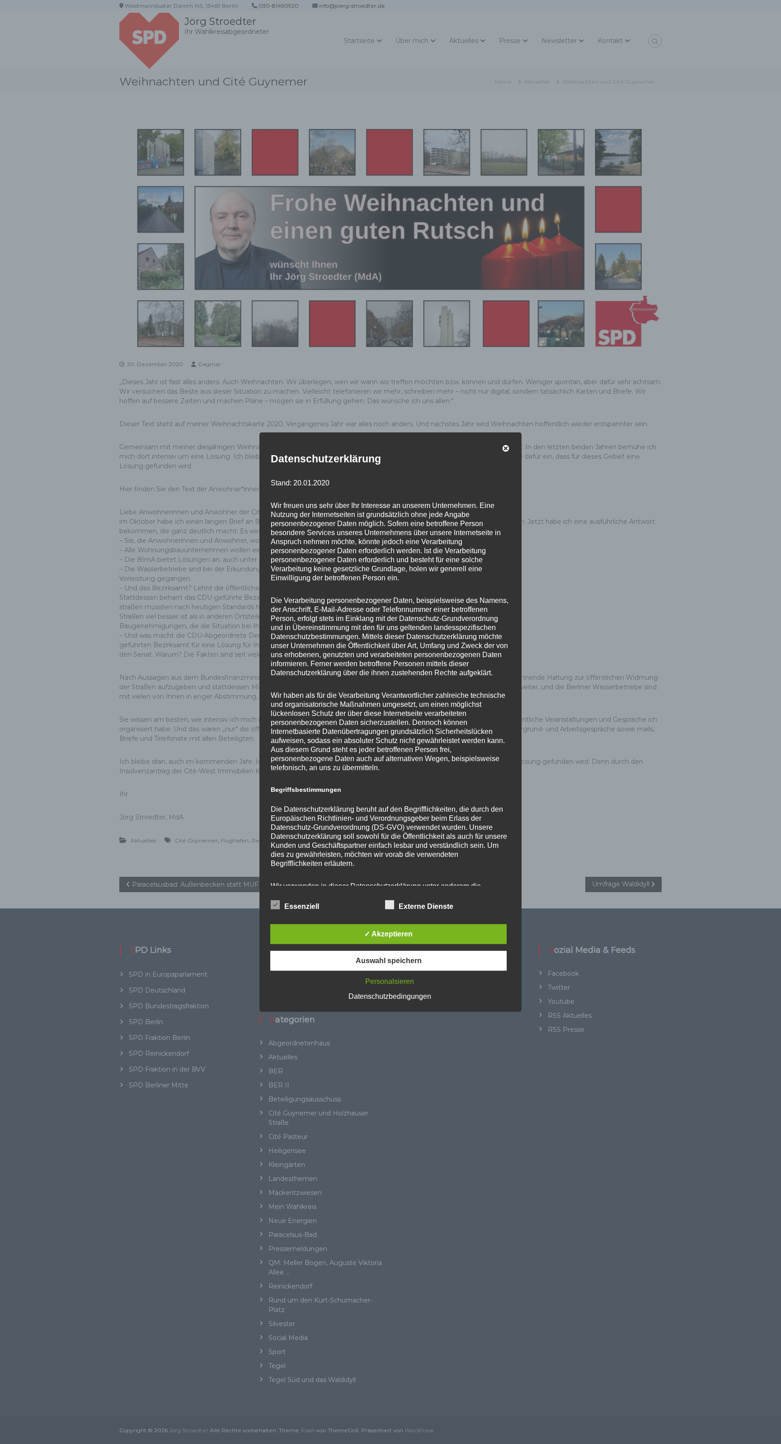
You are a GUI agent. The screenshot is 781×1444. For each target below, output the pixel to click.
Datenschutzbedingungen (389, 996)
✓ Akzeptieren (388, 934)
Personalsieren (389, 981)
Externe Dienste (426, 906)
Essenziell (301, 906)
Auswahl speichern (389, 960)
